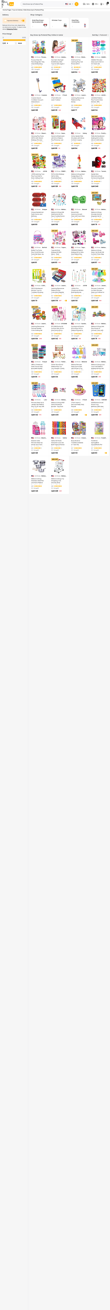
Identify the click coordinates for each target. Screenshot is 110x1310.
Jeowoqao (104, 286)
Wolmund (84, 57)
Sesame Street (64, 133)
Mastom (44, 438)
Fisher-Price (64, 362)
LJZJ (45, 400)
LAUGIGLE (104, 95)
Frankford (104, 438)
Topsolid (64, 247)
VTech (65, 95)
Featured (103, 35)
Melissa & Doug (84, 171)
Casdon (44, 95)
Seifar (65, 438)
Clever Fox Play (84, 438)
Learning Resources (84, 95)
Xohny (85, 133)
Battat (44, 247)
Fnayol (44, 362)
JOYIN (45, 171)
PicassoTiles (44, 57)
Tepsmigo (84, 247)
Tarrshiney (104, 171)
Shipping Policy (12, 29)
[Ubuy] (10, 4)
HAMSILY (104, 57)
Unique (44, 209)
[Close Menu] (2, 4)
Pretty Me (104, 133)
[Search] (76, 4)
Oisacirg (44, 133)
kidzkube (64, 57)
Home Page (7, 10)
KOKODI (104, 400)
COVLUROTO (44, 286)
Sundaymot (84, 324)
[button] (86, 4)
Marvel (84, 209)
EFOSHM (64, 324)
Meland (84, 362)
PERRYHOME (64, 171)
